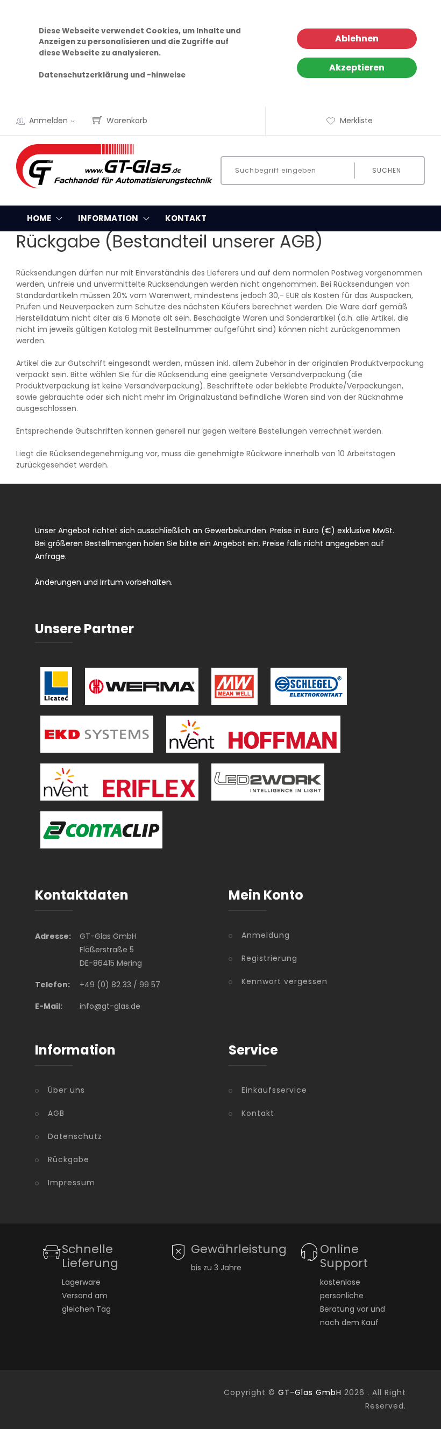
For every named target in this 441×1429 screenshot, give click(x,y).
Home (39, 218)
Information (108, 218)
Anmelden (48, 120)
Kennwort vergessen (284, 981)
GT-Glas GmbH (310, 1392)
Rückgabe (68, 1159)
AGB (56, 1113)
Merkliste (356, 120)
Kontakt (186, 218)
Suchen (386, 170)
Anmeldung (265, 935)
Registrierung (269, 958)
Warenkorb (126, 120)
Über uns (66, 1090)
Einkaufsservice (274, 1090)
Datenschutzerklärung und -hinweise (112, 75)
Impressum (71, 1182)
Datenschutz (75, 1136)
